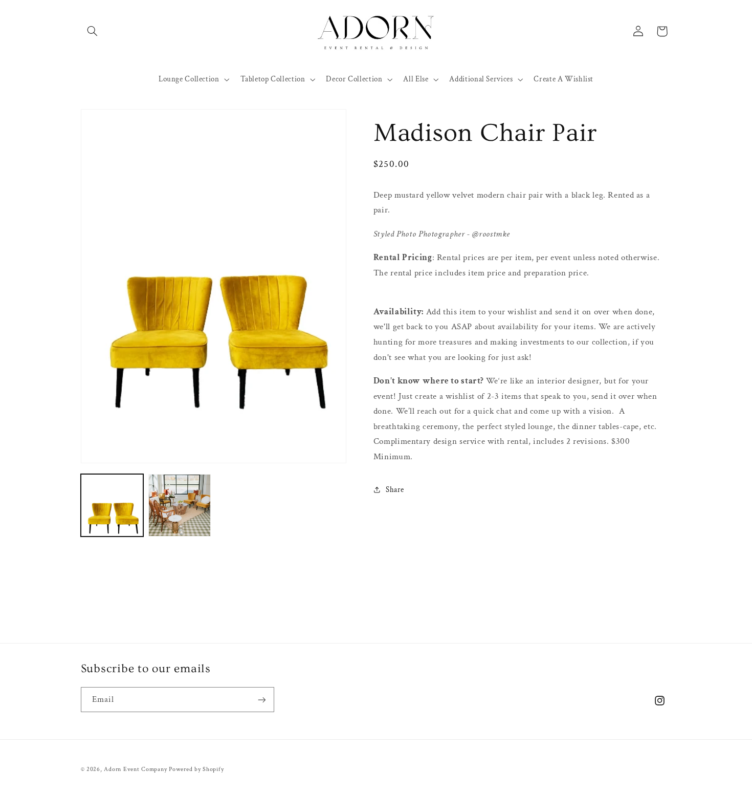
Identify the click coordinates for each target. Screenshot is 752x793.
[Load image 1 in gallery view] (112, 505)
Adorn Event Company (135, 769)
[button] (92, 31)
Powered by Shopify (196, 769)
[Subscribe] (261, 699)
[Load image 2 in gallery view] (179, 505)
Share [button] (395, 490)
